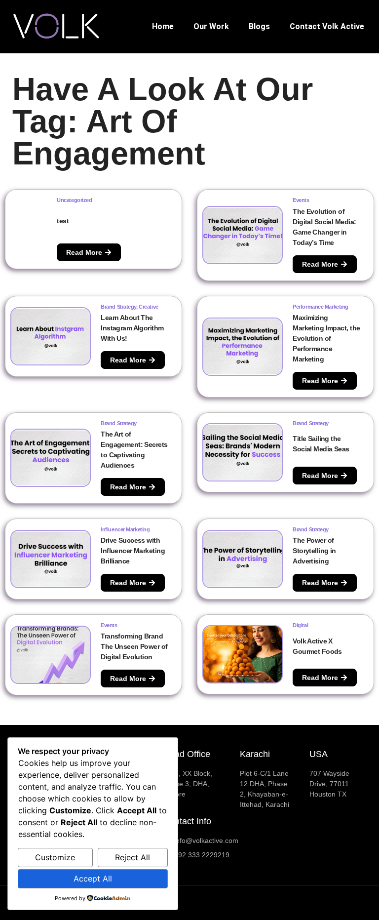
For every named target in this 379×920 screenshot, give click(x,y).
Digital (300, 625)
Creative (148, 307)
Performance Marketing (320, 307)
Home (163, 26)
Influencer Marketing (125, 529)
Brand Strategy (118, 307)
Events (301, 200)
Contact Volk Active (327, 26)
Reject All (132, 857)
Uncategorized (74, 200)
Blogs (259, 26)
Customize (55, 857)
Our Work (211, 26)
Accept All (93, 878)
